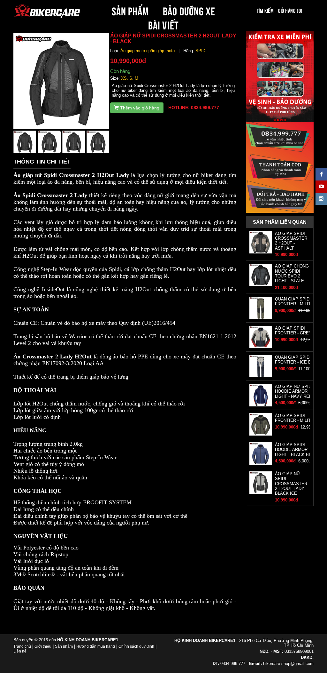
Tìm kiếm (265, 10)
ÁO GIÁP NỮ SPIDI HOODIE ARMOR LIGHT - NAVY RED (294, 391)
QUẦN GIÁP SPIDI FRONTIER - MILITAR (295, 301)
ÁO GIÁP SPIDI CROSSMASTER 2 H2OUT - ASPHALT (291, 241)
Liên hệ (20, 651)
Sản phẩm (64, 646)
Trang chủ (22, 646)
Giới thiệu (42, 646)
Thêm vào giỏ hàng (139, 107)
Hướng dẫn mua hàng (95, 646)
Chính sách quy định (136, 646)
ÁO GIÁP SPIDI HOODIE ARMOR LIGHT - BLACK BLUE (296, 449)
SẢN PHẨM (130, 10)
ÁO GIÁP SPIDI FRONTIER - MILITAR (295, 418)
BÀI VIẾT (163, 24)
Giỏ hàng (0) (290, 10)
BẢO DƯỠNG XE (189, 10)
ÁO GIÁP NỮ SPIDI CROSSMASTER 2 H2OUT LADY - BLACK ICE (291, 483)
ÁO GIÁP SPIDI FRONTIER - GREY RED (298, 330)
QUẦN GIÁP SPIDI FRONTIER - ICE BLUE (297, 360)
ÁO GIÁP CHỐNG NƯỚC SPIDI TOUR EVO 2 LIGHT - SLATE (292, 273)
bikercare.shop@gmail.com (288, 663)
